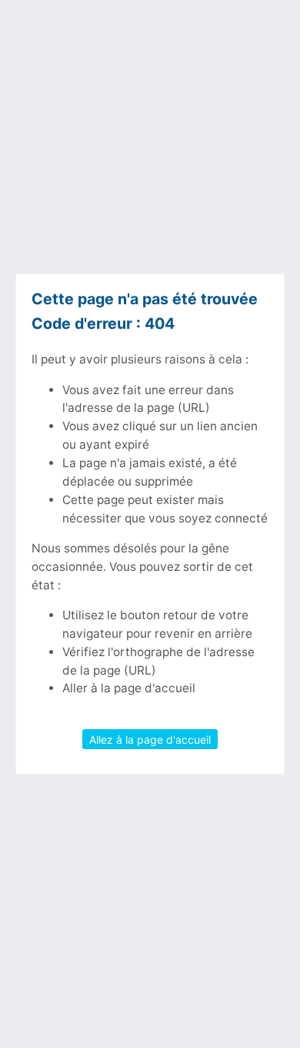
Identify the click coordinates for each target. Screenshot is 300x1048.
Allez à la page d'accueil (150, 739)
